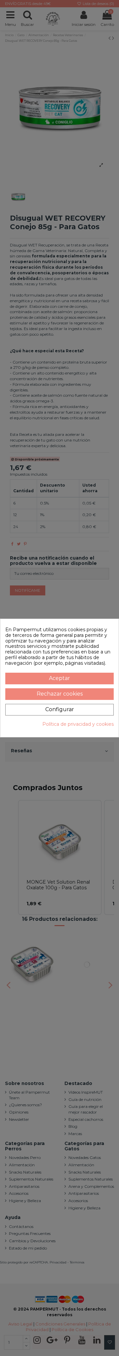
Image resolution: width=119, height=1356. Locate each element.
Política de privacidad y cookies (78, 724)
